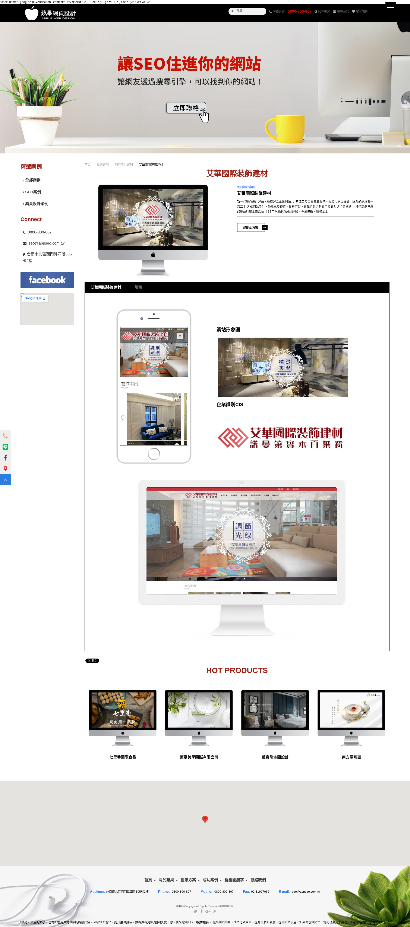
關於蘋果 (166, 880)
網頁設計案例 (124, 164)
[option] (153, 230)
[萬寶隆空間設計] (275, 717)
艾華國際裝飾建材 (106, 287)
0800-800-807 (300, 11)
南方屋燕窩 (351, 757)
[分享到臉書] (201, 911)
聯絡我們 (343, 11)
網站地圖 (362, 11)
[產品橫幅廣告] (205, 87)
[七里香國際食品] (123, 717)
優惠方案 (188, 880)
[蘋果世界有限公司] (50, 13)
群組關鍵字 (234, 880)
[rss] (214, 911)
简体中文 (324, 11)
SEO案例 (33, 192)
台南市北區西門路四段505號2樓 (47, 257)
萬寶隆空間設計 (275, 757)
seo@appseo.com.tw (46, 243)
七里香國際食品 (122, 757)
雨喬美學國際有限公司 (199, 757)
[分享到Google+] (207, 911)
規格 (138, 287)
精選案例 (103, 164)
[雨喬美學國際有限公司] (199, 717)
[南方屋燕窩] (351, 717)
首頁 (88, 164)
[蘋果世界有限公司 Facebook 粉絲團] (5, 457)
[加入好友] (5, 446)
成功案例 (210, 880)
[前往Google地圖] (5, 468)
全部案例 (33, 180)
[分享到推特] (195, 911)
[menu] (390, 7)
